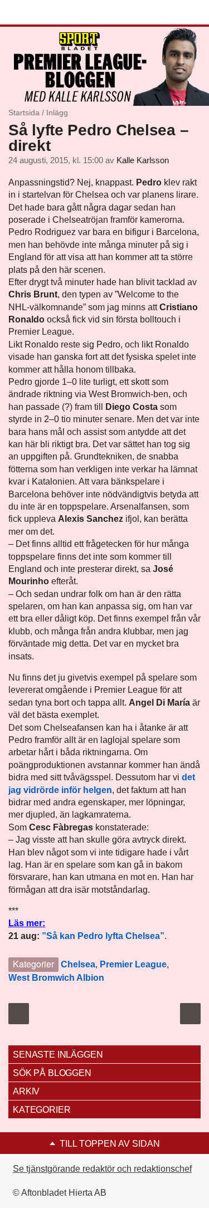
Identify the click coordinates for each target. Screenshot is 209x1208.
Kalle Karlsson (142, 160)
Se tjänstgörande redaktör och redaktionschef (102, 1168)
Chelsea (78, 964)
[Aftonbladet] (50, 13)
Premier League (133, 964)
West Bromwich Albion (56, 977)
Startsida (24, 112)
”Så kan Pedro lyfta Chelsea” (103, 936)
